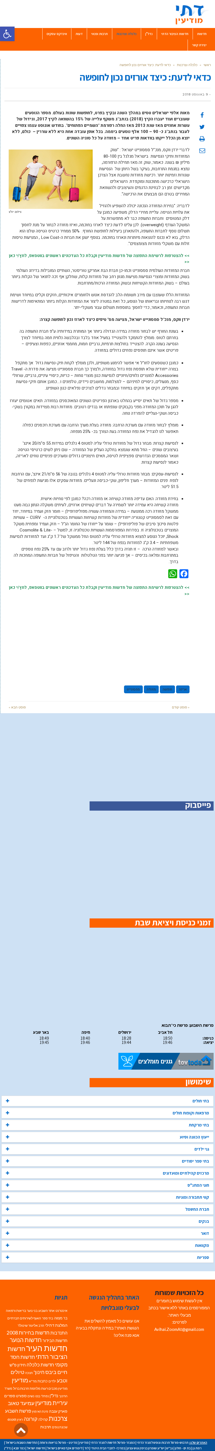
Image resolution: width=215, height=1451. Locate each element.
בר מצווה (60, 1318)
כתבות (43, 1381)
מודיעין (20, 1380)
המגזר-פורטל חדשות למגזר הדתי (113, 1442)
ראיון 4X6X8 (15, 1419)
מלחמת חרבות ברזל (26, 1388)
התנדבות (58, 1332)
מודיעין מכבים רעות (54, 1388)
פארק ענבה (58, 1411)
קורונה (31, 1419)
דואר (205, 1233)
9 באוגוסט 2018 (195, 94)
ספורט (21, 1395)
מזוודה (151, 689)
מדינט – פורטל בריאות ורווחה (58, 1442)
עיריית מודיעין (51, 1402)
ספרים (9, 1396)
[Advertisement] (99, 638)
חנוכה (29, 1373)
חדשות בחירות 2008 (28, 1333)
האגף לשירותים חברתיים (24, 1318)
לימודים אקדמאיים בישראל (64, 1448)
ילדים (52, 1381)
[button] (7, 34)
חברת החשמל (197, 1209)
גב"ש (169, 1448)
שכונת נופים (59, 1427)
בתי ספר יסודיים (195, 1161)
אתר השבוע (46, 1310)
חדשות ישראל (36, 1448)
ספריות (203, 1257)
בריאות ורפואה (16, 1310)
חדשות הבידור (55, 1340)
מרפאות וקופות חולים (191, 1113)
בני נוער (32, 1310)
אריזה (183, 689)
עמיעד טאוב (21, 1403)
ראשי (207, 65)
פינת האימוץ (40, 1411)
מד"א (33, 1381)
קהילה (43, 1419)
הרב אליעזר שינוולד (31, 1325)
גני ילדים (202, 1149)
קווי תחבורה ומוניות (192, 1197)
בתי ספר (47, 1318)
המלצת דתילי (56, 1325)
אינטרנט (61, 1310)
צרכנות (58, 1418)
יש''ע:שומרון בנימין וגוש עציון (145, 1448)
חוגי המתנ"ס (198, 1185)
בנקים (204, 1221)
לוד (86, 1448)
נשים (30, 1396)
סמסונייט (133, 689)
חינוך (39, 1372)
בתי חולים (201, 1101)
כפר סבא (19, 1448)
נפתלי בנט (42, 1396)
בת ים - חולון (183, 1448)
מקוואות (202, 1245)
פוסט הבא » (17, 707)
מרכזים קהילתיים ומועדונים (186, 1173)
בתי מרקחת (199, 1125)
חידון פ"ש (18, 1364)
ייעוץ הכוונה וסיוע (194, 1137)
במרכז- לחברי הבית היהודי (108, 1448)
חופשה (167, 689)
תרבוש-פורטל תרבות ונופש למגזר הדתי (162, 1442)
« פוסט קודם (181, 707)
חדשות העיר (46, 1348)
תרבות (45, 1427)
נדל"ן (54, 1395)
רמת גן (197, 1448)
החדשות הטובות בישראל (22, 1442)
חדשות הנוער (26, 1339)
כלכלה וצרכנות (187, 65)
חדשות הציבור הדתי (37, 1353)
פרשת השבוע (18, 1411)
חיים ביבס (56, 1372)
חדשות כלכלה (40, 1365)
